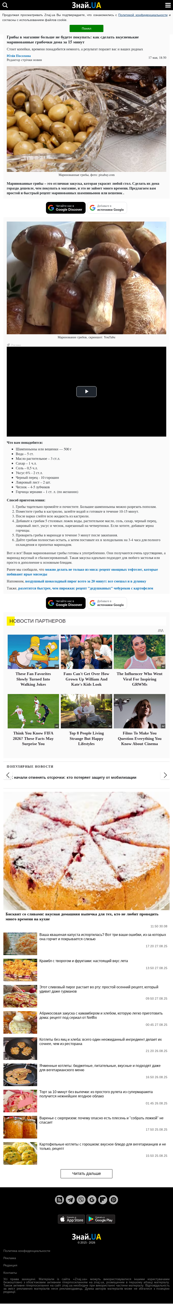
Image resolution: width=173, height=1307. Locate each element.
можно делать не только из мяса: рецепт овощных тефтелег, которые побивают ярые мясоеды (82, 572)
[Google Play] (100, 1219)
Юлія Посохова (19, 55)
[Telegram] (70, 1199)
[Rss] (59, 1199)
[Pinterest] (113, 1199)
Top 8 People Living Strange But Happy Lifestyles (86, 738)
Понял (86, 28)
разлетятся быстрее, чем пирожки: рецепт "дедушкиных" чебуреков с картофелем (85, 588)
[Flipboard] (102, 1199)
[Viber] (81, 1199)
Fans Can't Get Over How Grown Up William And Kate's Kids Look (86, 679)
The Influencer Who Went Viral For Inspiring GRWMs (139, 679)
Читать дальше (86, 1173)
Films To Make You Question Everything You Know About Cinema (140, 738)
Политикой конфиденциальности (142, 15)
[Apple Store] (72, 1219)
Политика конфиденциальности (26, 1251)
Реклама (9, 1258)
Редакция (10, 1265)
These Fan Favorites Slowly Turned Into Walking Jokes (33, 679)
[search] (5, 5)
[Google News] (91, 1199)
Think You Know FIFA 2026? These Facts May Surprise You (33, 738)
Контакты (10, 1272)
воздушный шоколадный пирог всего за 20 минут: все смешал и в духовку (85, 581)
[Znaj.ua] (86, 5)
